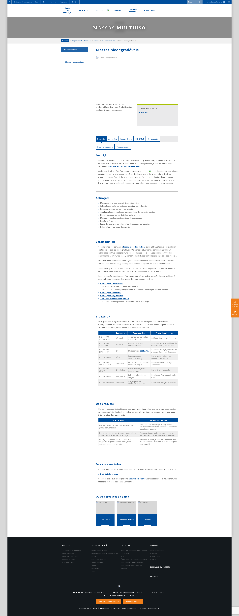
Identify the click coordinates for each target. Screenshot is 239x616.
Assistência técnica (157, 550)
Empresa (66, 545)
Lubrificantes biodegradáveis (132, 562)
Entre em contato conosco (108, 602)
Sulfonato (147, 519)
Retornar (65, 41)
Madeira (145, 112)
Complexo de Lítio (126, 519)
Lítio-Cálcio (105, 519)
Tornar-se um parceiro (160, 567)
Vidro (93, 571)
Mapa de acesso (133, 602)
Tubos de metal (97, 562)
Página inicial (77, 41)
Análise (153, 559)
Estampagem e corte (99, 550)
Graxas (96, 41)
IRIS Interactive (154, 608)
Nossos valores (68, 553)
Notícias (154, 577)
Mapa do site (84, 608)
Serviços (154, 545)
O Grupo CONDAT (68, 562)
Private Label (155, 556)
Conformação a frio (98, 559)
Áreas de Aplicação (99, 545)
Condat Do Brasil (68, 559)
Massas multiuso (108, 41)
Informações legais (118, 608)
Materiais (153, 553)
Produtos (87, 41)
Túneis (94, 565)
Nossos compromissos (70, 556)
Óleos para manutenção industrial (134, 559)
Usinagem (95, 568)
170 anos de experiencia (71, 550)
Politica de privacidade (100, 608)
